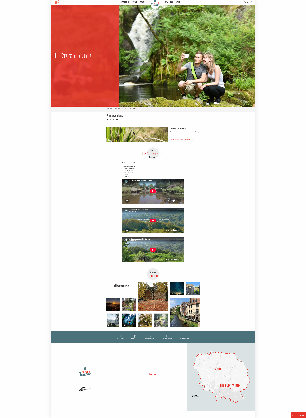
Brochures (120, 338)
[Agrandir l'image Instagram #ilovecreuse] (113, 304)
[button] (248, 2)
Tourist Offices (167, 338)
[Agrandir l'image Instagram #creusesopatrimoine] (153, 296)
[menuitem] (125, 2)
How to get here (150, 338)
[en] (251, 2)
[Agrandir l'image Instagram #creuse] (145, 320)
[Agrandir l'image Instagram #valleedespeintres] (113, 320)
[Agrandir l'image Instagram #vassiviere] (129, 304)
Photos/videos (184, 338)
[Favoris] (245, 2)
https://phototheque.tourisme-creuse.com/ (181, 139)
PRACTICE (134, 338)
